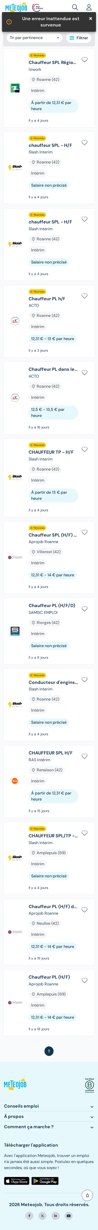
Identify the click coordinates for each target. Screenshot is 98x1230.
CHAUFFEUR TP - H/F (51, 452)
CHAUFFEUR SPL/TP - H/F (53, 836)
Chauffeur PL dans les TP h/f (53, 369)
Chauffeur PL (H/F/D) (52, 606)
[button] (87, 1195)
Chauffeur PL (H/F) (49, 977)
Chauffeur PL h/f (47, 299)
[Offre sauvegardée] (84, 59)
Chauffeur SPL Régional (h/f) (53, 62)
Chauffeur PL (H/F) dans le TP (53, 907)
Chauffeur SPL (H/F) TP (53, 535)
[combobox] (34, 38)
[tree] (49, 544)
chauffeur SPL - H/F (50, 145)
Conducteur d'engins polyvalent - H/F (53, 682)
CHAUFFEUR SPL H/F (51, 753)
